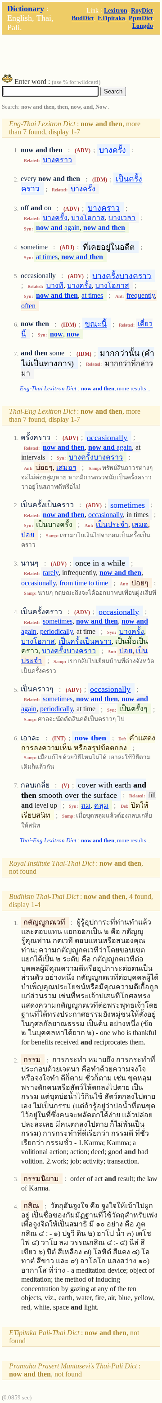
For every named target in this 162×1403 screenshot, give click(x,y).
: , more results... (85, 388)
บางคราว (57, 160)
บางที (54, 285)
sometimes (127, 504)
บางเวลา (121, 217)
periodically (56, 631)
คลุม (101, 805)
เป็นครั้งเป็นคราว (85, 641)
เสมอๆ (66, 467)
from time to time (83, 583)
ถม (85, 805)
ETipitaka (111, 18)
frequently (140, 295)
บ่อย (27, 535)
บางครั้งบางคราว (121, 275)
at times (47, 257)
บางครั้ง (112, 149)
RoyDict (142, 10)
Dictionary (25, 8)
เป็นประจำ (112, 524)
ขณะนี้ (96, 323)
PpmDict (141, 18)
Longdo (142, 25)
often (28, 306)
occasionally (107, 437)
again (58, 228)
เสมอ (140, 524)
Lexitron (115, 10)
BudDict (83, 18)
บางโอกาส (88, 217)
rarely (50, 572)
